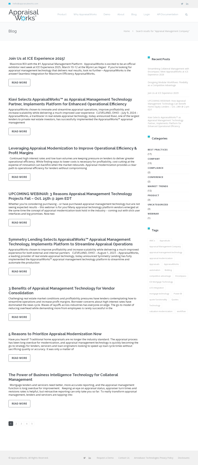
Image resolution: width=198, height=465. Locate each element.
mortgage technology (159, 293)
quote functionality (158, 299)
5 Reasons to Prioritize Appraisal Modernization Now (55, 334)
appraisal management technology (165, 252)
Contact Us (123, 457)
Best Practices (158, 149)
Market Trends (158, 186)
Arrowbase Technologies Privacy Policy (153, 457)
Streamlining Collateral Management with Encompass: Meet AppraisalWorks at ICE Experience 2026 (168, 71)
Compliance (156, 167)
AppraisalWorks (171, 264)
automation (154, 270)
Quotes (175, 299)
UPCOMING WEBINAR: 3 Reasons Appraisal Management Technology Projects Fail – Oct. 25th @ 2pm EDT (70, 196)
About (120, 14)
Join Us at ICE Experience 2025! (37, 58)
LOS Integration (156, 287)
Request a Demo (105, 457)
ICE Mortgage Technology (161, 281)
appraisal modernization (161, 258)
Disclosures (183, 457)
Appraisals (154, 264)
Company (154, 158)
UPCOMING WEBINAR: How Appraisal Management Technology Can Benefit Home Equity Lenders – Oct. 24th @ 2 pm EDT (168, 105)
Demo (107, 14)
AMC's (152, 240)
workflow (181, 311)
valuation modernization (160, 311)
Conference (155, 177)
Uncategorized (158, 204)
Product (62, 14)
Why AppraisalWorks (85, 14)
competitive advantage (160, 276)
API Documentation (167, 14)
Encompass (180, 276)
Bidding (168, 270)
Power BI (178, 293)
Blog (134, 14)
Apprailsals (165, 240)
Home (127, 31)
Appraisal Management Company (165, 246)
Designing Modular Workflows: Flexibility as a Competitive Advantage (168, 84)
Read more (19, 82)
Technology (154, 305)
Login (147, 14)
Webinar (153, 213)
